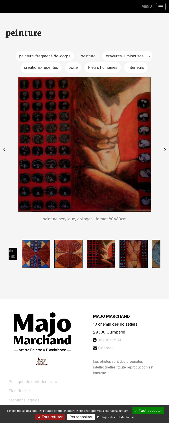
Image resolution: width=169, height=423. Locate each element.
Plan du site (19, 390)
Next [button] (165, 149)
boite (73, 67)
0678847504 (109, 340)
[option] (84, 149)
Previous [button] (4, 149)
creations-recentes (41, 67)
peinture (88, 56)
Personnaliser (81, 417)
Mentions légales (24, 400)
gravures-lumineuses (124, 56)
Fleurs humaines (102, 67)
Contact (105, 348)
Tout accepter (150, 410)
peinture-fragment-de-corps (44, 56)
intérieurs (136, 67)
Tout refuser (51, 417)
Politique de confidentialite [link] (115, 417)
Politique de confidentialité (33, 381)
